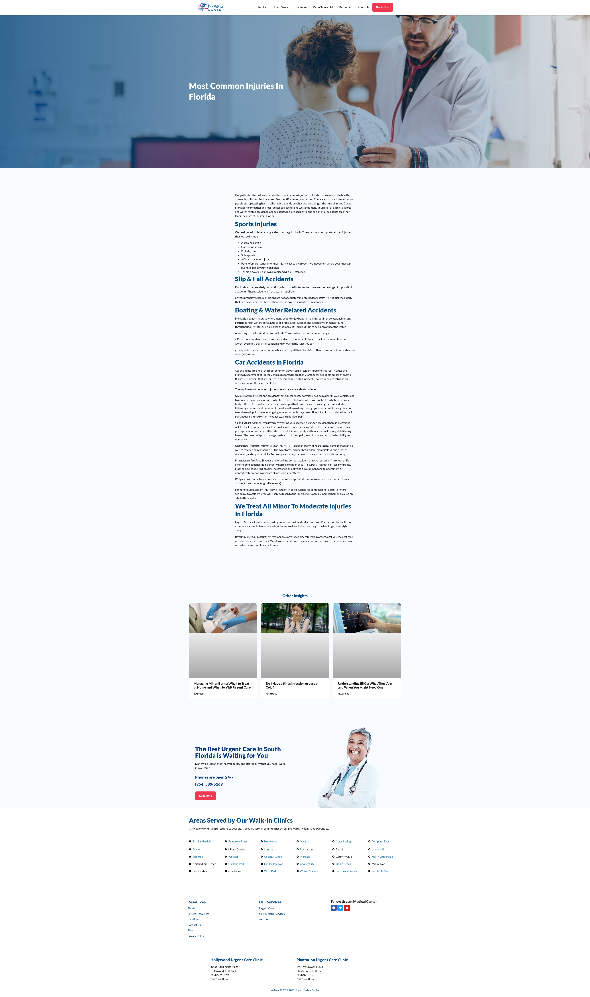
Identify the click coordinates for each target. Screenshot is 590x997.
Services (263, 7)
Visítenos (301, 7)
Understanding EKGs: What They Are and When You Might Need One (365, 685)
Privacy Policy (195, 936)
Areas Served (281, 7)
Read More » (200, 694)
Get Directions (219, 979)
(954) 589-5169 (209, 784)
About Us (363, 7)
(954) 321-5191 (306, 975)
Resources (345, 7)
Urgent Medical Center (248, 522)
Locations (193, 919)
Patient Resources (198, 913)
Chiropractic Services (272, 913)
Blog (190, 930)
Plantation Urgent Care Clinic (322, 959)
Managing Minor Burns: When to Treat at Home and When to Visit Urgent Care (222, 685)
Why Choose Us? (323, 7)
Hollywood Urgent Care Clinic (236, 959)
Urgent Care (266, 908)
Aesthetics (265, 919)
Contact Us (194, 924)
